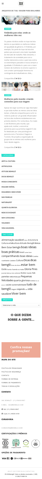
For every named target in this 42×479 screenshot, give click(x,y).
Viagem (13, 289)
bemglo (17, 247)
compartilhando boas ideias (17, 256)
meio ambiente (16, 273)
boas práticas (10, 252)
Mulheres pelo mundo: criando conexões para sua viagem (18, 100)
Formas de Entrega (10, 379)
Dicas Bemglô (8, 177)
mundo (29, 273)
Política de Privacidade (12, 368)
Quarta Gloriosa (9, 207)
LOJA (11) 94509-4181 (11, 414)
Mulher (23, 273)
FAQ (33, 471)
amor (26, 240)
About (10, 471)
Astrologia (7, 166)
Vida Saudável (8, 228)
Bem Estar (7, 247)
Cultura (19, 260)
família (9, 269)
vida (26, 289)
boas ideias (28, 247)
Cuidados (13, 261)
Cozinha (35, 256)
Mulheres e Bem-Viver (11, 192)
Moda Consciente (9, 182)
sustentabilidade (19, 284)
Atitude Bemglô (9, 171)
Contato (5, 375)
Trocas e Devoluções (11, 386)
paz (19, 277)
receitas (32, 281)
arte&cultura (13, 243)
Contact (28, 471)
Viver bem (19, 293)
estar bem (28, 265)
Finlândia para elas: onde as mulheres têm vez (17, 34)
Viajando (7, 28)
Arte (30, 240)
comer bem (28, 252)
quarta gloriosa (22, 280)
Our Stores (17, 471)
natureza (13, 276)
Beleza (37, 243)
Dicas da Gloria (15, 265)
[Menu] (3, 3)
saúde (8, 284)
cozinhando (5, 261)
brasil (22, 252)
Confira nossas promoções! (21, 349)
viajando (21, 289)
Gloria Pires (30, 269)
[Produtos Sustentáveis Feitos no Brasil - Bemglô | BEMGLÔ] (21, 3)
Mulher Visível (8, 187)
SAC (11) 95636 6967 (11, 409)
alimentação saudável (13, 239)
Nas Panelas (7, 197)
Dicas (27, 260)
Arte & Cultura (8, 161)
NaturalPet (7, 202)
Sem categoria (8, 218)
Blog (23, 471)
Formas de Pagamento (11, 383)
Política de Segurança (11, 372)
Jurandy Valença (6, 273)
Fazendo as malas (18, 269)
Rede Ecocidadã (9, 213)
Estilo (4, 269)
